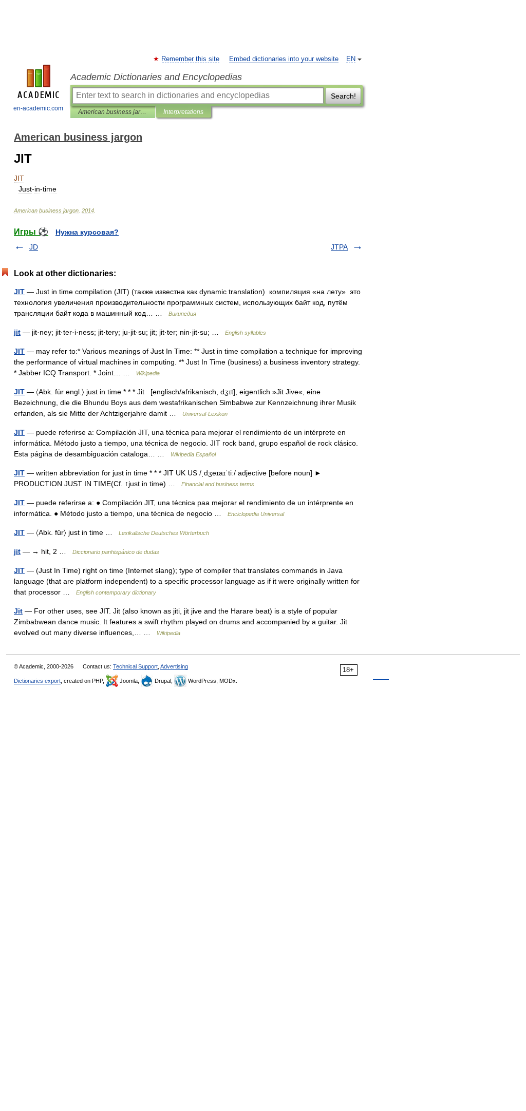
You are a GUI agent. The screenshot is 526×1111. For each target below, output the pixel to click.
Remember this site (190, 59)
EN (350, 59)
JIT (19, 292)
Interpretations (183, 112)
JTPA (339, 247)
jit (17, 332)
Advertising (174, 666)
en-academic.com (38, 108)
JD (33, 247)
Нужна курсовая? (87, 232)
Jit (18, 611)
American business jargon (112, 112)
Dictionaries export (37, 681)
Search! (343, 96)
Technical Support (135, 666)
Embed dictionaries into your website (284, 59)
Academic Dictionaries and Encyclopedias (156, 77)
